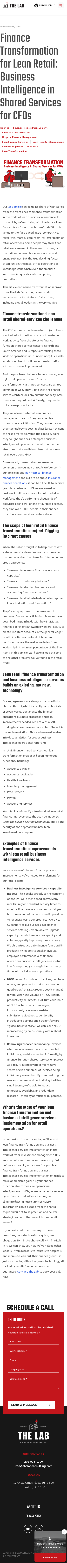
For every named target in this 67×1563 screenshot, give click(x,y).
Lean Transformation (14, 151)
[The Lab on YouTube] (28, 1529)
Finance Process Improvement (30, 127)
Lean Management (12, 146)
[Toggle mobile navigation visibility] (61, 5)
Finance (4, 127)
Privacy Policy (33, 1516)
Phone (14, 1360)
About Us (33, 1507)
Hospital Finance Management (19, 137)
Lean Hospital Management (48, 141)
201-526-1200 (33, 1461)
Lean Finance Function (15, 141)
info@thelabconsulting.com (33, 1466)
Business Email (18, 1350)
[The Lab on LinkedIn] (39, 1529)
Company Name (18, 1369)
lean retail (33, 146)
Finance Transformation (16, 132)
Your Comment (18, 1378)
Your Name (16, 1341)
